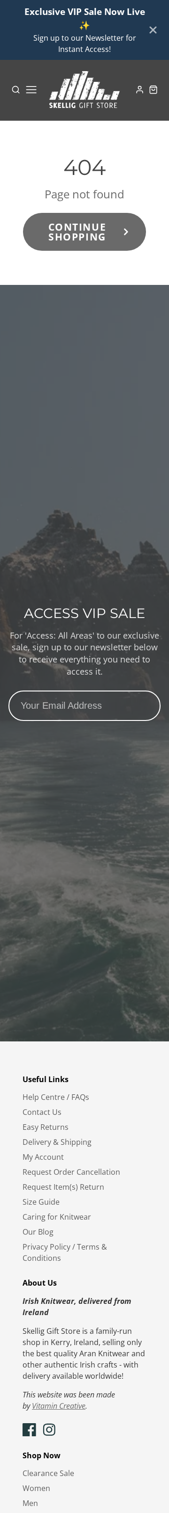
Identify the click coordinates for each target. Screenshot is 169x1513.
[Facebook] (30, 1430)
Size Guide (41, 1202)
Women (36, 1488)
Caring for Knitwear (57, 1217)
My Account (43, 1157)
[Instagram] (49, 1430)
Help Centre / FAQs (56, 1097)
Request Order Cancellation (71, 1172)
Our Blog (38, 1232)
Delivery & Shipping (57, 1142)
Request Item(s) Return (63, 1187)
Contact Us (42, 1112)
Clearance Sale (48, 1473)
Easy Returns (46, 1127)
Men (30, 1503)
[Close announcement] (153, 30)
